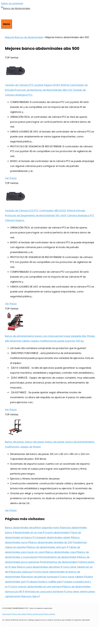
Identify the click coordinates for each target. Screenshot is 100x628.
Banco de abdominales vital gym (47, 547)
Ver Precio (11, 178)
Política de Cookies (19, 614)
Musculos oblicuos (21, 571)
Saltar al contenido (12, 3)
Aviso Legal (6, 614)
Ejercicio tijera (30, 596)
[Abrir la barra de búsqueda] (3, 15)
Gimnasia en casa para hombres (43, 591)
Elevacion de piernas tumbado (40, 576)
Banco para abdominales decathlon (39, 567)
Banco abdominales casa (61, 552)
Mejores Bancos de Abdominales (24, 37)
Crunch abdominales (57, 532)
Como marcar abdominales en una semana (35, 586)
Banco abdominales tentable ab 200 (51, 542)
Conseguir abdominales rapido (52, 537)
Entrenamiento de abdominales (58, 557)
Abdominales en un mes (28, 532)
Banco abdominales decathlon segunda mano (32, 527)
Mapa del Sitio (50, 614)
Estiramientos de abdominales (59, 562)
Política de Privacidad (35, 614)
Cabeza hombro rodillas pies (45, 581)
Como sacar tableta (72, 576)
